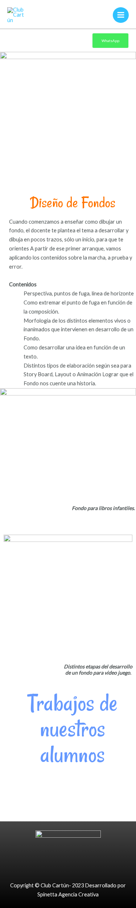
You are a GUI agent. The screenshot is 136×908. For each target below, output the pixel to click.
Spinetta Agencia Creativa (68, 894)
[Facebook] (52, 866)
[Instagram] (68, 866)
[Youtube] (83, 866)
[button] (7, 771)
